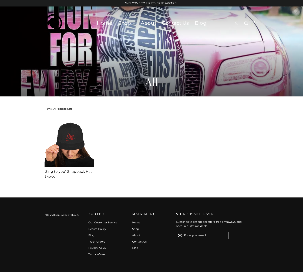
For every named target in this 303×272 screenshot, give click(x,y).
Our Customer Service (102, 222)
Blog (200, 23)
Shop (125, 23)
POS (47, 215)
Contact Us (175, 23)
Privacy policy (97, 248)
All (54, 108)
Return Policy (97, 229)
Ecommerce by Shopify (66, 215)
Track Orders (96, 241)
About (148, 23)
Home (104, 23)
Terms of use (96, 254)
